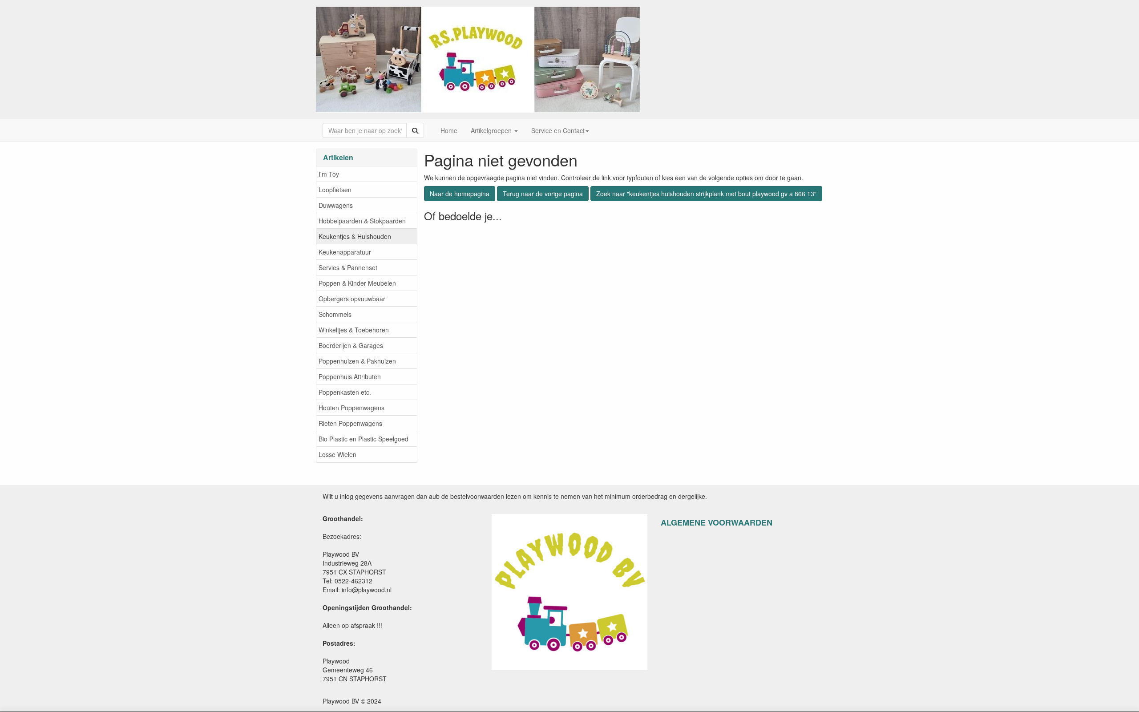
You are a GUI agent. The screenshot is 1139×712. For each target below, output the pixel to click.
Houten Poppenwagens (351, 407)
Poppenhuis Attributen (350, 376)
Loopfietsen (335, 189)
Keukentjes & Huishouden (355, 236)
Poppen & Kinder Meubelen (357, 283)
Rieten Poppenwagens (350, 423)
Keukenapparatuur (345, 251)
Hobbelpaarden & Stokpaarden (362, 220)
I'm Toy (329, 174)
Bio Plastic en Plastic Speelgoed (363, 438)
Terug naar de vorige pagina (543, 193)
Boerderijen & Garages (351, 345)
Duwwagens (336, 205)
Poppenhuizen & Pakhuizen (357, 360)
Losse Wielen (337, 454)
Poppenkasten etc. (345, 392)
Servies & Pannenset (348, 267)
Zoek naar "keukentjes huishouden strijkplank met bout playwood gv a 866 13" (706, 193)
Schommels (335, 314)
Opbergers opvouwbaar (352, 298)
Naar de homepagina (459, 193)
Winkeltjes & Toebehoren (354, 329)
